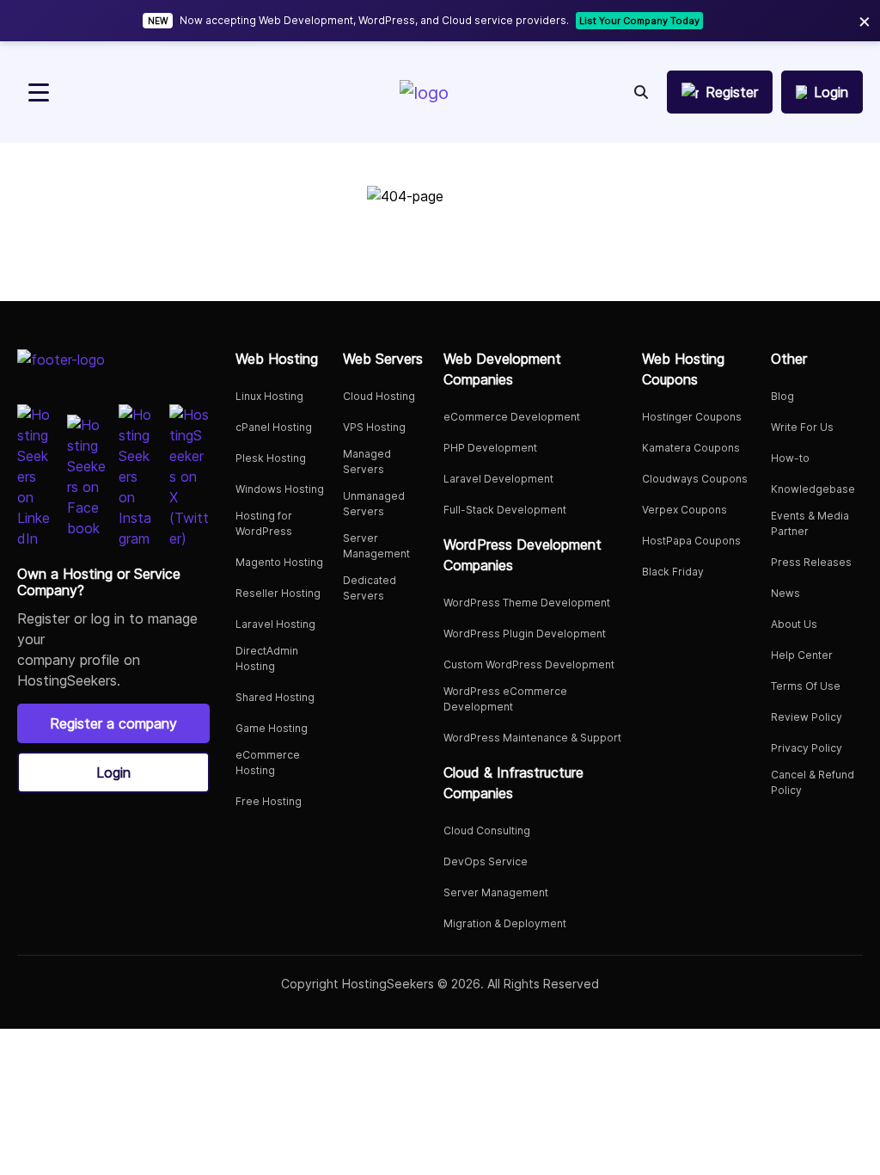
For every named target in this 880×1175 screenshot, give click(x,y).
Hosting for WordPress (263, 523)
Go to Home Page (440, 260)
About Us (794, 624)
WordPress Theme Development (526, 602)
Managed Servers (367, 461)
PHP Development (490, 447)
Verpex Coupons (684, 509)
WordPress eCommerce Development (505, 699)
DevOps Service (485, 861)
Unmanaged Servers (374, 503)
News (785, 593)
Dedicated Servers (369, 588)
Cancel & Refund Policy (812, 782)
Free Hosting (268, 801)
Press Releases (811, 562)
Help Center (802, 655)
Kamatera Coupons (691, 447)
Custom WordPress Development (528, 664)
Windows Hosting (279, 489)
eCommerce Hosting (267, 762)
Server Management (376, 546)
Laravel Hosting (275, 624)
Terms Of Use (805, 686)
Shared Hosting (275, 697)
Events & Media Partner (810, 523)
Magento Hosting (279, 562)
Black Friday (673, 571)
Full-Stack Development (504, 509)
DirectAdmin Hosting (266, 658)
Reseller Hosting (278, 593)
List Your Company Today (639, 21)
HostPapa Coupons (691, 540)
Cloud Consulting (486, 830)
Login (113, 772)
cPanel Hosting (273, 427)
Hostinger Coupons (692, 416)
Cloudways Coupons (695, 478)
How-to (790, 458)
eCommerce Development (511, 416)
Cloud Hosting (379, 396)
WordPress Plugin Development (524, 633)
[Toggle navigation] (38, 92)
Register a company (113, 723)
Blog (782, 396)
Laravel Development (498, 478)
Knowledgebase (813, 489)
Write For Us (802, 427)
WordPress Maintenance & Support (532, 737)
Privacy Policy (806, 747)
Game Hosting (271, 728)
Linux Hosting (269, 396)
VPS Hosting (374, 427)
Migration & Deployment (504, 923)
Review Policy (806, 717)
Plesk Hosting (270, 458)
